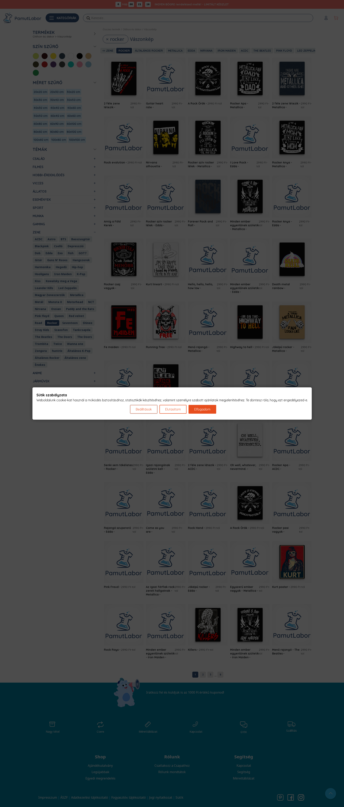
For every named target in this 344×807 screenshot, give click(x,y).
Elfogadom (202, 409)
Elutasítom (173, 409)
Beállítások (144, 409)
